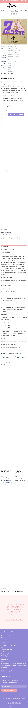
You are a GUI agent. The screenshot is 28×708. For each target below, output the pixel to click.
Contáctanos (4, 651)
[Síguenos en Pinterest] (10, 671)
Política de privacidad (14, 702)
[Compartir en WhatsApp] (2, 238)
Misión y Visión (5, 642)
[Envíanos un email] (8, 671)
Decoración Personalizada (12, 10)
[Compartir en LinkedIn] (16, 238)
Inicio (2, 10)
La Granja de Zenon (6, 470)
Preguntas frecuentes (6, 649)
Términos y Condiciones (14, 703)
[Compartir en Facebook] (5, 238)
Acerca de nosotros (6, 635)
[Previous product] (15, 14)
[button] (2, 5)
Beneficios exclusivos (7, 638)
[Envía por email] (10, 238)
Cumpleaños (14, 11)
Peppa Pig (17, 470)
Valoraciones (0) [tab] (6, 252)
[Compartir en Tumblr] (18, 238)
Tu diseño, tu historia (6, 656)
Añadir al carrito (16, 114)
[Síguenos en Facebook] (2, 671)
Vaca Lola (3, 590)
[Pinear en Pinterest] (13, 238)
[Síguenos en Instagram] (5, 671)
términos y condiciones (14, 347)
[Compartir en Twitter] (8, 238)
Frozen (16, 590)
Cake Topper (23, 10)
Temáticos (7, 234)
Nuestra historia (5, 640)
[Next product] (12, 14)
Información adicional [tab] (7, 249)
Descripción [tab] (4, 246)
